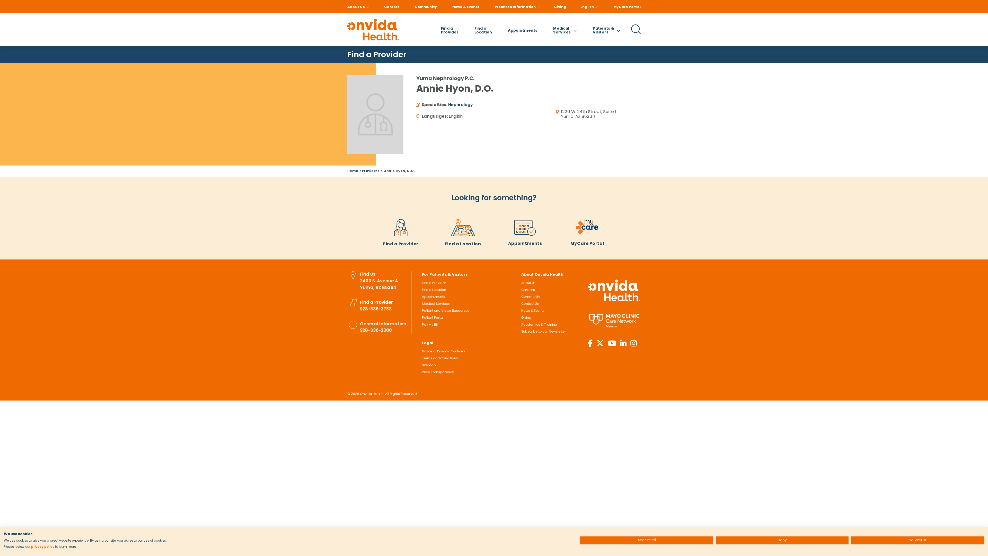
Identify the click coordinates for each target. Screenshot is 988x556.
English (587, 6)
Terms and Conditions (440, 358)
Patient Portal (433, 317)
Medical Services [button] (562, 30)
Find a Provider (449, 30)
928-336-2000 (376, 330)
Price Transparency (438, 372)
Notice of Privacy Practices (443, 351)
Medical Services (436, 303)
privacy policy (42, 546)
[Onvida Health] (373, 29)
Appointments (522, 30)
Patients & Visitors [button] (603, 30)
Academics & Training (539, 324)
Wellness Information (515, 6)
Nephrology (460, 105)
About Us (356, 6)
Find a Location (483, 30)
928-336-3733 (376, 309)
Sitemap (429, 365)
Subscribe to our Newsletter (543, 331)
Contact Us (530, 303)
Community (426, 6)
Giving (560, 6)
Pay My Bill (430, 324)
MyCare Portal (627, 6)
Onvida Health (614, 290)
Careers (392, 6)
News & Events (466, 6)
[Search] (636, 33)
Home (352, 171)
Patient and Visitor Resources (446, 310)
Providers (370, 171)
